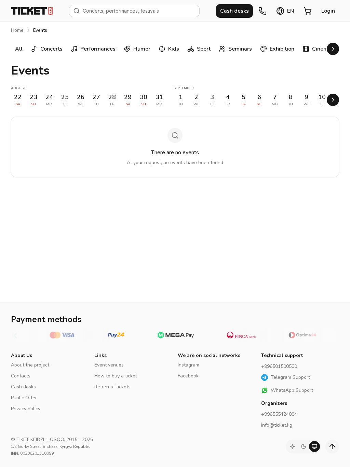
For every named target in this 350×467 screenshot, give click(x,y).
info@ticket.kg (276, 425)
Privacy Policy (25, 408)
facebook (188, 376)
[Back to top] (332, 446)
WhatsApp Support (292, 390)
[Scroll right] (333, 49)
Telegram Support (290, 377)
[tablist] (303, 446)
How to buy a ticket (115, 376)
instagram (188, 365)
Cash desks (23, 387)
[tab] (292, 446)
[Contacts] (262, 11)
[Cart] (307, 11)
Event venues (109, 365)
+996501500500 (279, 366)
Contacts (20, 376)
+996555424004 (279, 414)
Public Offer (24, 398)
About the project (30, 365)
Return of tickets (112, 387)
